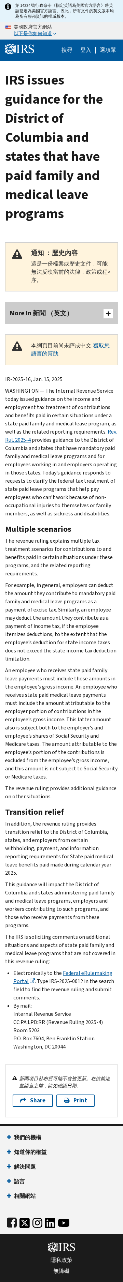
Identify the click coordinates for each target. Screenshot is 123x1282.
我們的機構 (27, 1137)
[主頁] (19, 48)
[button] (85, 50)
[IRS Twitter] (24, 1221)
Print (80, 1100)
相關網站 (25, 1196)
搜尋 (67, 50)
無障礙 (61, 1271)
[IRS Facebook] (12, 1221)
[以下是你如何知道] (61, 31)
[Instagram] (37, 1221)
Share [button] (37, 1100)
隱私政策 (61, 1260)
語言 (19, 1181)
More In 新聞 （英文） (41, 313)
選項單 (108, 50)
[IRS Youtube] (64, 1221)
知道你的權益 (30, 1152)
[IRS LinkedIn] (50, 1221)
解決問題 (25, 1166)
